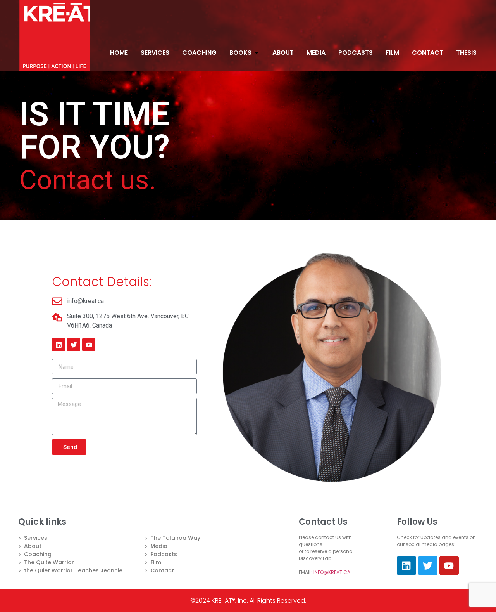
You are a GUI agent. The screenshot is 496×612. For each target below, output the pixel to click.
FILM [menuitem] (392, 52)
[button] (256, 52)
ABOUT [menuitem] (283, 52)
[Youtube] (88, 344)
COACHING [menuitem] (199, 52)
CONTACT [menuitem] (427, 52)
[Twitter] (73, 344)
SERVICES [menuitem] (155, 52)
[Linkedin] (58, 344)
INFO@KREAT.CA (331, 572)
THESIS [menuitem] (466, 52)
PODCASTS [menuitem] (355, 52)
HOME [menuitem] (119, 52)
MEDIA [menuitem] (316, 52)
